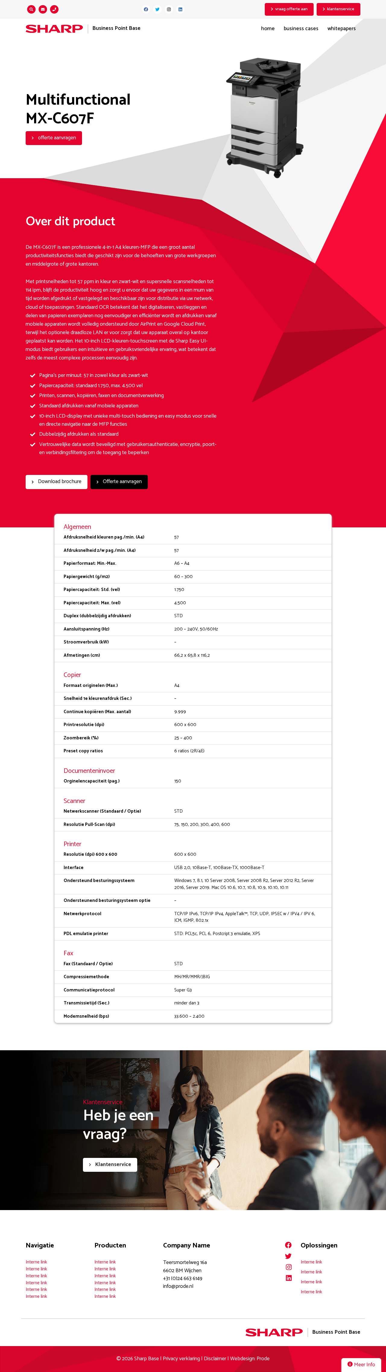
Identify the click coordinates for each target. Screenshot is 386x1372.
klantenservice (340, 9)
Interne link (36, 1262)
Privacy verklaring (181, 1359)
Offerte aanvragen (122, 481)
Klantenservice (112, 1164)
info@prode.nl (178, 1286)
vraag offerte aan (291, 9)
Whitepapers (341, 28)
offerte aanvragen (56, 138)
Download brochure (59, 481)
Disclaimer (215, 1359)
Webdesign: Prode (250, 1359)
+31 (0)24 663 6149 (182, 1278)
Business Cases (301, 28)
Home (268, 28)
